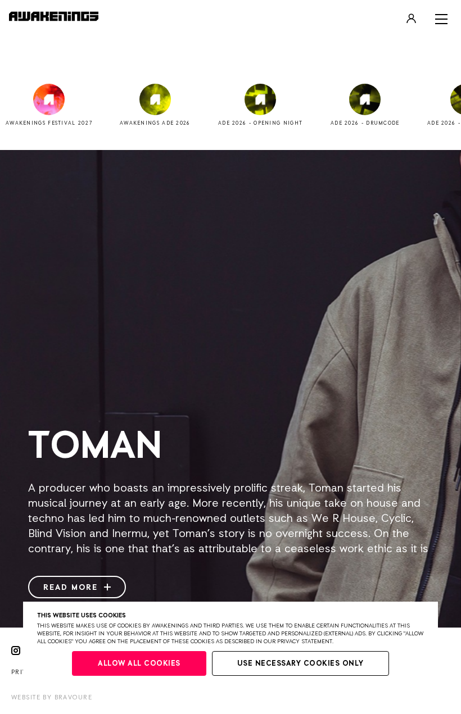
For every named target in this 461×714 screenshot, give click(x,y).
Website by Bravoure (51, 697)
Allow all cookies (139, 663)
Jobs (231, 65)
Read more (72, 588)
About (230, 48)
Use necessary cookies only (300, 663)
